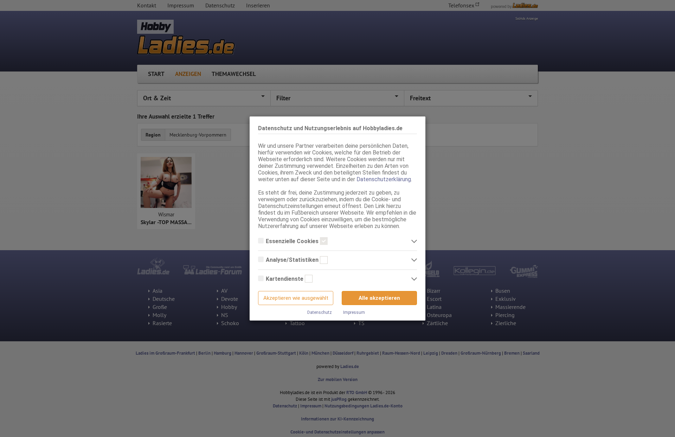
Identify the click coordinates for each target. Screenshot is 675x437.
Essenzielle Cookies (293, 241)
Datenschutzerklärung (383, 179)
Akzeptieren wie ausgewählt (295, 298)
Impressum (354, 312)
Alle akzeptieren (379, 298)
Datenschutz (319, 312)
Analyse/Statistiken (293, 259)
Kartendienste (285, 279)
